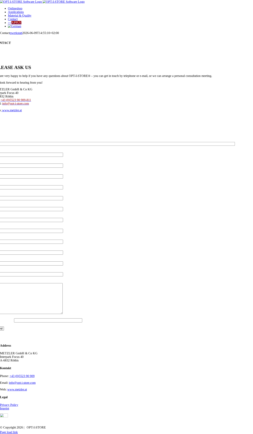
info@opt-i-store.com (22, 382)
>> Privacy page (151, 134)
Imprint (4, 408)
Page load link (9, 432)
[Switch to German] (14, 26)
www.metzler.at (11, 110)
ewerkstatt (16, 33)
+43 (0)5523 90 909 (22, 376)
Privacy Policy (9, 405)
